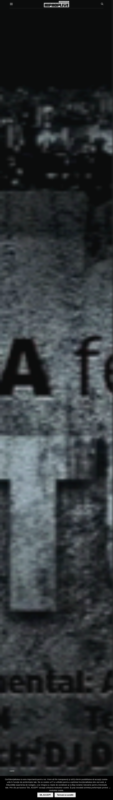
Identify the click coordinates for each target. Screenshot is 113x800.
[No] (109, 788)
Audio (12, 771)
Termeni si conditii (65, 795)
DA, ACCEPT (45, 795)
